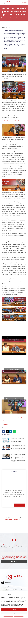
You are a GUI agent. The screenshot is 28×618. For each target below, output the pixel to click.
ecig (17, 417)
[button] (26, 593)
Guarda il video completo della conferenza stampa (14, 121)
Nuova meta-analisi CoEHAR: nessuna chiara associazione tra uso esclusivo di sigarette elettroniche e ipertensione (18, 448)
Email (2, 551)
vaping (3, 420)
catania (6, 417)
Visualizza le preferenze (14, 613)
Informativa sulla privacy (19, 616)
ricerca (12, 419)
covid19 (14, 417)
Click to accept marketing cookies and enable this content (14, 338)
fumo (20, 417)
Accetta (14, 609)
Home (2, 17)
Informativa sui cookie (8, 616)
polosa (8, 419)
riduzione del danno (19, 419)
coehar (10, 417)
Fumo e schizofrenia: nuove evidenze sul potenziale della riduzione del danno (18, 440)
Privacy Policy (6, 500)
